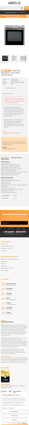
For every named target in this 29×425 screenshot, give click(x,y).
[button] (22, 8)
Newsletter (4, 250)
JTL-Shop (25, 423)
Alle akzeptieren (14, 411)
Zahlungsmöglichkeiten (7, 246)
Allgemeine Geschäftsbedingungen (10, 259)
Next (27, 12)
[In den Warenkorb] (2, 21)
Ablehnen (14, 419)
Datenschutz (11, 408)
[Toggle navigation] (2, 8)
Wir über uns (4, 244)
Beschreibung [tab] (5, 157)
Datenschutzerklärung (6, 217)
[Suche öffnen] (18, 8)
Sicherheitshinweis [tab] (16, 157)
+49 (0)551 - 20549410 (14, 232)
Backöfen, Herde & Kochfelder (17, 82)
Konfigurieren (14, 415)
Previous (1, 12)
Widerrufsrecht (5, 270)
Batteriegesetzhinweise (7, 268)
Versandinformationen (6, 248)
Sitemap (3, 263)
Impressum (4, 408)
